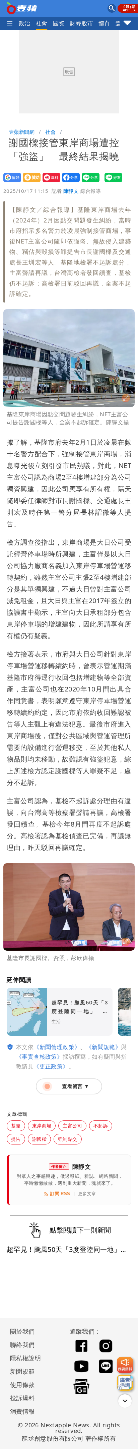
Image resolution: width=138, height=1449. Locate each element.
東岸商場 (42, 1125)
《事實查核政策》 (39, 1056)
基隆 (16, 1125)
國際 (59, 23)
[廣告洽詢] (125, 1383)
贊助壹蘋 (30, 182)
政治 (24, 23)
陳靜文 (71, 190)
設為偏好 (10, 182)
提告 (16, 1139)
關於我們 (22, 1331)
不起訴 (100, 1125)
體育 (104, 23)
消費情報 (22, 1411)
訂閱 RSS (60, 1193)
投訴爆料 (22, 1398)
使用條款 (22, 1385)
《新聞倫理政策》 (56, 1047)
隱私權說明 (23, 1358)
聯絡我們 (22, 1345)
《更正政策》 (50, 1066)
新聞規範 (22, 1371)
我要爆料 (49, 182)
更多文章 (87, 1193)
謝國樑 (39, 1139)
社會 (42, 23)
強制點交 (67, 1139)
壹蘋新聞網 (21, 131)
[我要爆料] (125, 1365)
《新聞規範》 (103, 1047)
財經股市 (81, 23)
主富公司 (72, 1125)
